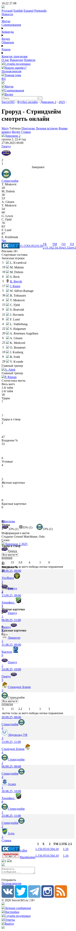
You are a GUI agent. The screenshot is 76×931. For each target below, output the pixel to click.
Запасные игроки (13, 258)
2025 (62, 102)
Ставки (26, 132)
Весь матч (8, 384)
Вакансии (16, 60)
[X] (21, 896)
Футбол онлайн (27, 102)
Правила (29, 60)
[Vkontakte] (8, 896)
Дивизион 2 (48, 102)
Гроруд (6, 146)
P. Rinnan (11, 377)
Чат (4, 240)
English (18, 10)
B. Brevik (16, 281)
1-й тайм (7, 387)
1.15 (38, 849)
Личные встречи (47, 128)
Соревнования (11, 24)
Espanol (29, 10)
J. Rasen (15, 286)
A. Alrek (10, 369)
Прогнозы (28, 128)
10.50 (49, 849)
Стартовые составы (14, 254)
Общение (8, 42)
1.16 (65, 849)
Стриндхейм (10, 180)
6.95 (43, 849)
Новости (7, 14)
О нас (5, 60)
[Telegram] (34, 896)
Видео (6, 38)
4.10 (56, 849)
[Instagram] (47, 896)
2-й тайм (7, 391)
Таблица (15, 128)
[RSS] (61, 896)
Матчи (6, 21)
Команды (8, 31)
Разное (6, 49)
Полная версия (11, 71)
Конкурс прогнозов (14, 56)
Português (40, 10)
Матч (5, 128)
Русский (7, 10)
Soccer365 (8, 102)
